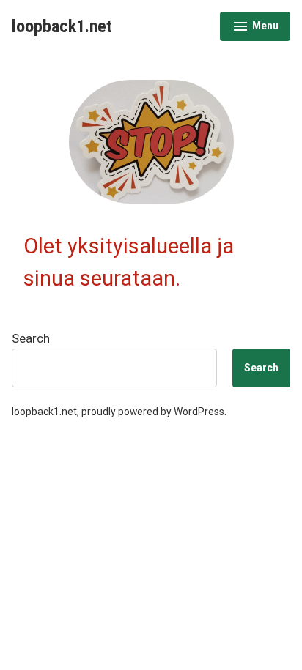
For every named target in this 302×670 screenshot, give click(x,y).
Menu (255, 28)
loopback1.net (62, 26)
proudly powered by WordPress (152, 411)
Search (31, 339)
